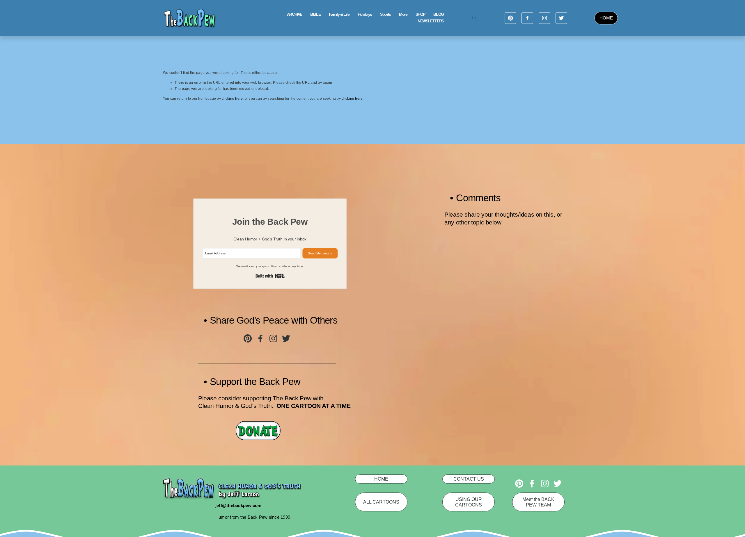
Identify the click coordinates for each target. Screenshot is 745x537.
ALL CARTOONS (381, 501)
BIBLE (315, 14)
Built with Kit (270, 276)
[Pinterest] (510, 18)
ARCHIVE (294, 14)
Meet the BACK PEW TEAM (538, 502)
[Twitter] (561, 18)
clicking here (232, 99)
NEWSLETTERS (431, 21)
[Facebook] (527, 18)
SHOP (420, 14)
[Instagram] (544, 18)
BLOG (438, 14)
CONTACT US (468, 478)
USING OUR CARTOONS (468, 502)
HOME (606, 17)
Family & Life (339, 14)
